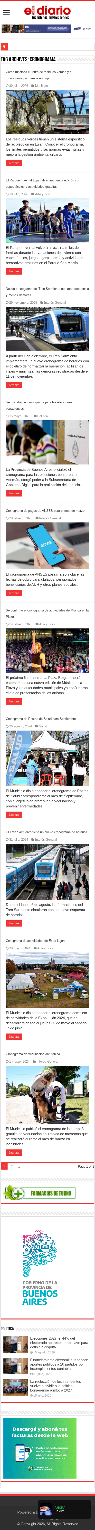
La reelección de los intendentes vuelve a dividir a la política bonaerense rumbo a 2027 (55, 1385)
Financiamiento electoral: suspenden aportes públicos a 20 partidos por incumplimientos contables (59, 1364)
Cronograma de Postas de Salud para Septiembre (41, 719)
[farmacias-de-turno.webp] (39, 1192)
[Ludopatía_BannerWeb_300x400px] (39, 1267)
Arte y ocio (42, 194)
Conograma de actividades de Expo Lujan (35, 941)
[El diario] (47, 11)
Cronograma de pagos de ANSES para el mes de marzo (45, 511)
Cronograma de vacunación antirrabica (33, 1054)
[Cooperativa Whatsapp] (39, 1448)
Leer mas (14, 163)
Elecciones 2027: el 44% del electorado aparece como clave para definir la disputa (59, 1342)
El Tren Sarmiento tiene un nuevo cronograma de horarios (46, 832)
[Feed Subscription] (93, 60)
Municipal (41, 86)
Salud (43, 726)
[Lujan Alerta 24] (47, 28)
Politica (42, 416)
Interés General (55, 302)
